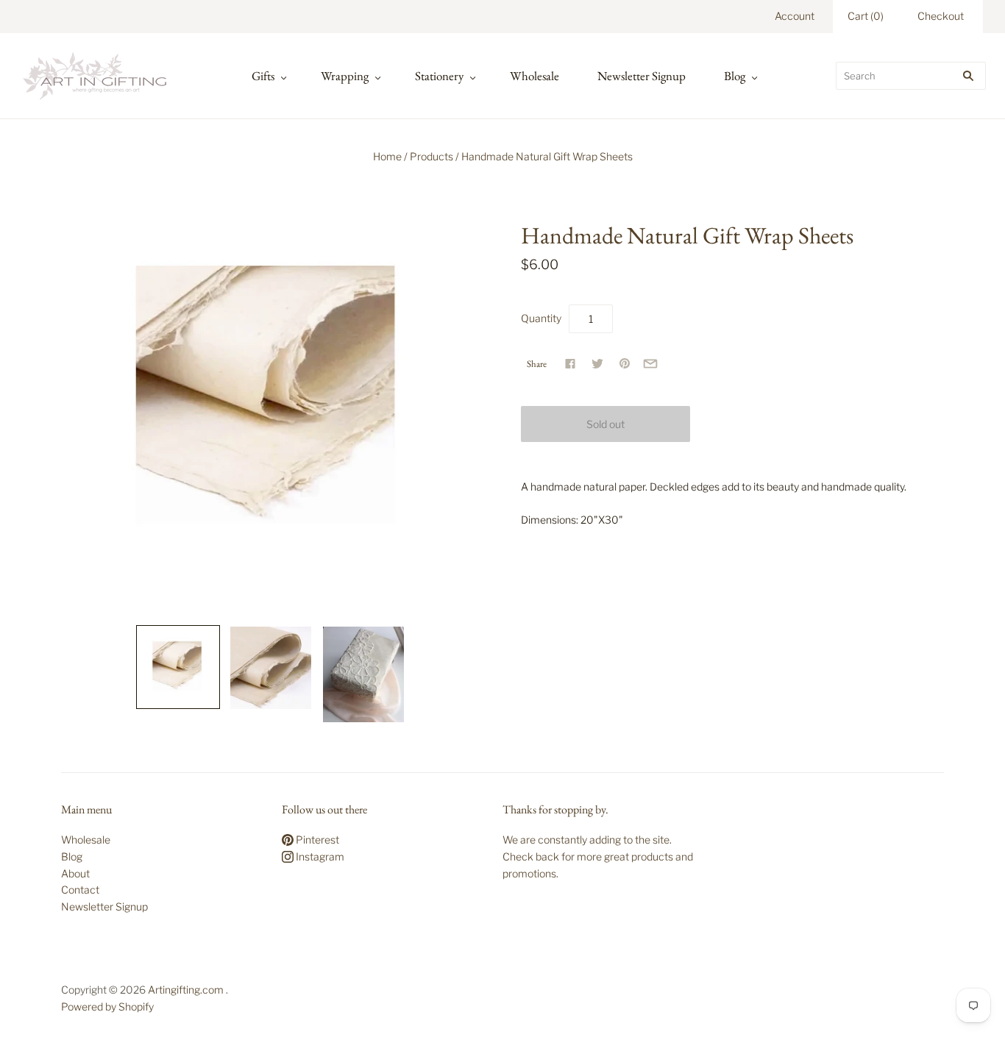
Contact (80, 889)
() (866, 16)
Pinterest (316, 839)
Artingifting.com (186, 989)
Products (431, 156)
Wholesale (534, 76)
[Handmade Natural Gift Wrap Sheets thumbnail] (178, 667)
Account (794, 16)
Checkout (940, 16)
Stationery (439, 76)
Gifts (263, 76)
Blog (734, 76)
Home (387, 156)
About (75, 873)
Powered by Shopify (107, 1006)
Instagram (319, 856)
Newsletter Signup (641, 76)
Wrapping (345, 76)
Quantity (541, 318)
